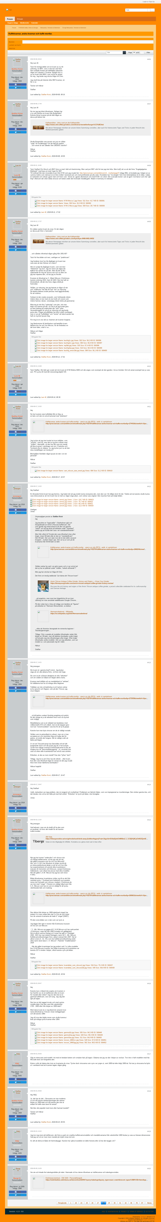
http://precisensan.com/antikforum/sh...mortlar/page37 (99, 173)
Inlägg (11, 42)
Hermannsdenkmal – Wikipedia (61, 612)
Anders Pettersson (149, 1219)
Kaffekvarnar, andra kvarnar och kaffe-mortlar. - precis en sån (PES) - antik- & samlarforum (79, 422)
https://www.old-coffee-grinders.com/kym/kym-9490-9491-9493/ (70, 238)
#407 (149, 104)
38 (131, 1203)
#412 (149, 486)
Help (103, 1211)
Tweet (19, 88)
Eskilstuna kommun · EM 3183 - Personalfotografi (64, 1178)
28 (103, 1203)
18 (76, 1203)
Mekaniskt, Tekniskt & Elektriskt (50, 27)
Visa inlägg (64, 516)
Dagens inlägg (13, 23)
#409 (149, 221)
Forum (10, 19)
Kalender (34, 23)
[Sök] (152, 10)
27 (98, 1203)
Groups (20, 19)
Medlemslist (24, 23)
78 (137, 1203)
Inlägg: (15, 81)
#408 (149, 165)
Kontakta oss (113, 1211)
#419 (149, 1131)
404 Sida (49, 837)
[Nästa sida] (143, 52)
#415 (149, 820)
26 (92, 1203)
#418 (149, 1091)
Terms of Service (136, 1211)
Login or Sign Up (148, 2)
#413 (149, 662)
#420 (149, 1168)
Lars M (43, 212)
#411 (149, 407)
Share (19, 84)
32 (126, 1203)
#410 (149, 366)
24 (81, 1203)
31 (120, 1203)
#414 (149, 785)
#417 (149, 1054)
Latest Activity (15, 45)
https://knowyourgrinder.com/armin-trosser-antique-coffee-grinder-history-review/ (81, 583)
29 (109, 1203)
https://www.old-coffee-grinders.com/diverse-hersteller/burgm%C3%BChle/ (75, 125)
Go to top (149, 1211)
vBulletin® (143, 1216)
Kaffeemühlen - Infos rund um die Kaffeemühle (63, 123)
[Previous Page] (141, 52)
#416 (149, 983)
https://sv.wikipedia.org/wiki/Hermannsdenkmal (68, 613)
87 (142, 1203)
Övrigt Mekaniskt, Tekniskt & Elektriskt (74, 27)
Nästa (149, 1203)
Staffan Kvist (46, 94)
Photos (12, 48)
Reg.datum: (15, 77)
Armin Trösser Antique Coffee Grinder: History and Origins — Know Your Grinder (79, 581)
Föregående (62, 1203)
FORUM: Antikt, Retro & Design (28, 27)
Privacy (124, 1211)
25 (87, 1203)
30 (114, 1203)
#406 (149, 59)
